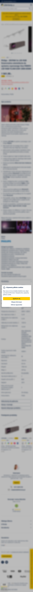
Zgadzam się (16, 298)
